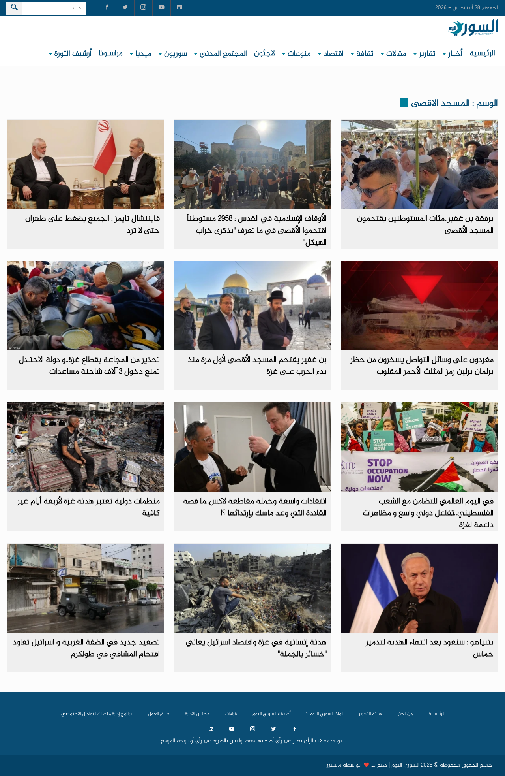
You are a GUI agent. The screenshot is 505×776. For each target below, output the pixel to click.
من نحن (405, 714)
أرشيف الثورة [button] (73, 54)
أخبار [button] (455, 54)
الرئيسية (482, 53)
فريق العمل (158, 714)
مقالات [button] (396, 54)
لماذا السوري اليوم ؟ (324, 714)
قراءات (231, 714)
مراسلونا (111, 53)
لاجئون (264, 53)
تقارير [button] (427, 54)
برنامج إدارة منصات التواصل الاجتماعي (96, 714)
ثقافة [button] (365, 54)
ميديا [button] (143, 54)
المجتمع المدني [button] (223, 54)
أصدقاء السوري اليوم (271, 714)
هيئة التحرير (370, 714)
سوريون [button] (175, 54)
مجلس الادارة (197, 714)
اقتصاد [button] (334, 54)
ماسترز (334, 765)
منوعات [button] (299, 54)
